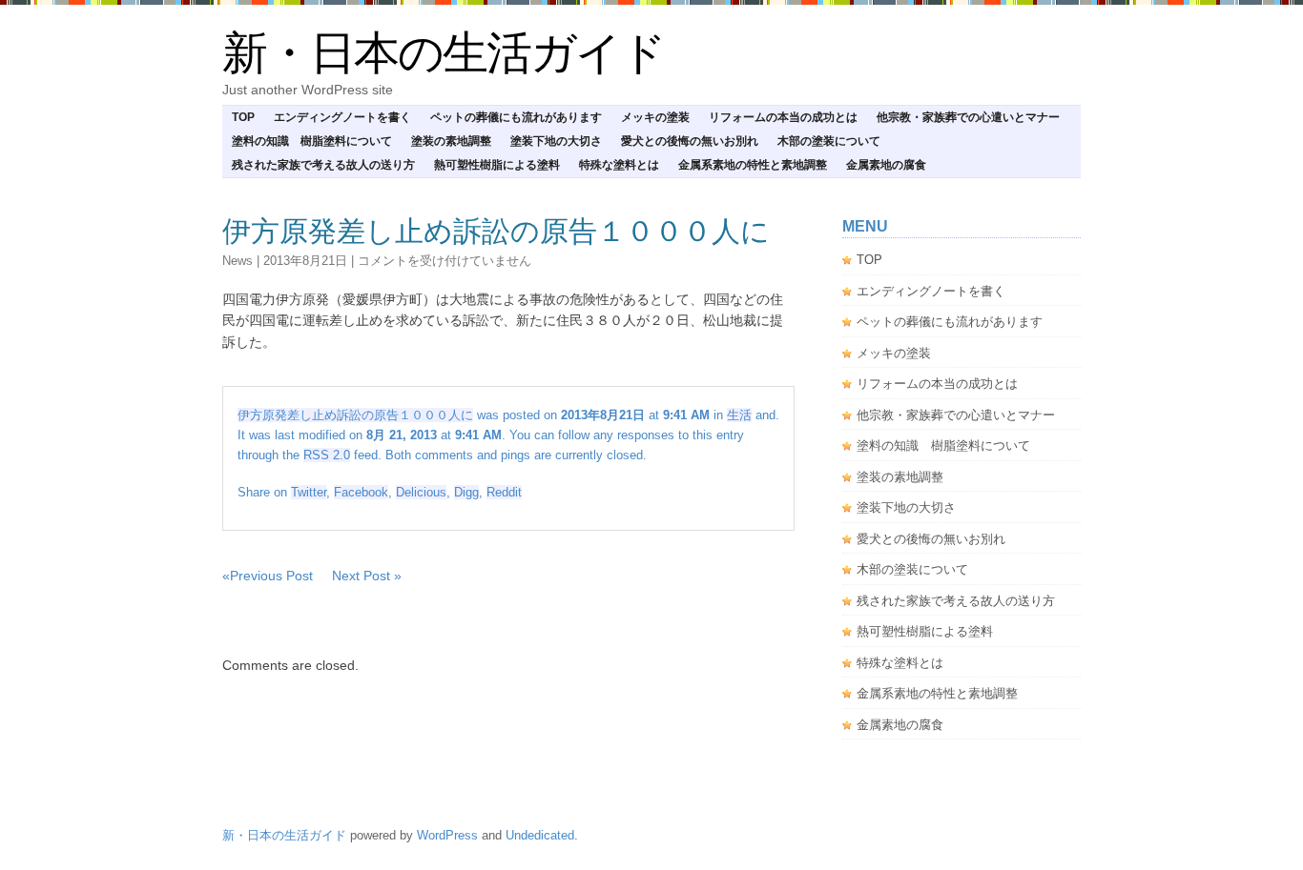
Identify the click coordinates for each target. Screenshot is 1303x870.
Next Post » (367, 575)
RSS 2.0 (326, 455)
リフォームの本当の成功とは (783, 117)
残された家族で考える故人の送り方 (323, 165)
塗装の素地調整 (451, 141)
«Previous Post (267, 575)
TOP (243, 117)
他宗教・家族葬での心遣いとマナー (968, 117)
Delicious (421, 492)
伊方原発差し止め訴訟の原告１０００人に (496, 231)
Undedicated (540, 835)
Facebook (361, 492)
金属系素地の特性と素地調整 (752, 165)
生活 (739, 415)
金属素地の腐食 (886, 165)
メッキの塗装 (655, 117)
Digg (466, 492)
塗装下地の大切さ (556, 141)
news (237, 260)
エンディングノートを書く (342, 117)
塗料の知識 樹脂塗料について (312, 141)
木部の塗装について (828, 141)
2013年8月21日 (305, 260)
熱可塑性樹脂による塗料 (497, 165)
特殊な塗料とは (619, 165)
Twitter (308, 492)
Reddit (504, 492)
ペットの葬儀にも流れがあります (516, 117)
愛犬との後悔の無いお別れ (689, 141)
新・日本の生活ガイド (443, 53)
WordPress (447, 835)
